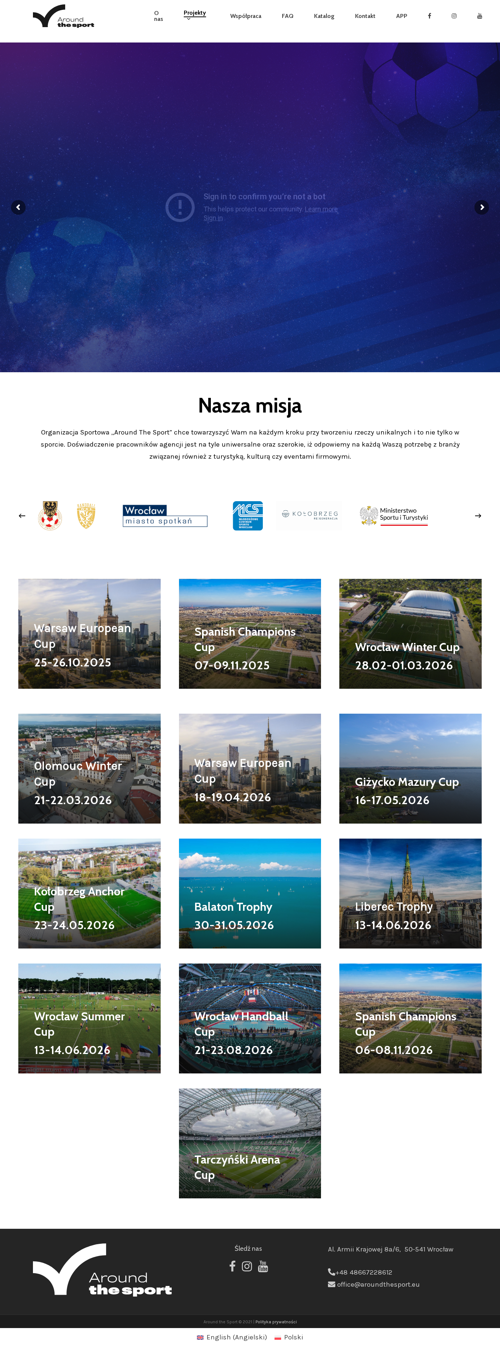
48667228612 (371, 1272)
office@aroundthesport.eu (378, 1284)
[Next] (478, 516)
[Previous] (22, 516)
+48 (342, 1272)
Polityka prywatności (276, 1321)
